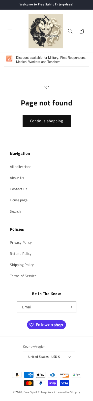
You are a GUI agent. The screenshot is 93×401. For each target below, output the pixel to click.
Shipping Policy (22, 264)
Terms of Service (23, 275)
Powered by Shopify (67, 392)
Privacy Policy (21, 242)
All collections (21, 166)
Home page (19, 199)
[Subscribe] (70, 307)
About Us (17, 177)
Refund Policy (21, 253)
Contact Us (19, 188)
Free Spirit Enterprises (38, 392)
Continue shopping (46, 121)
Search (15, 211)
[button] (9, 31)
